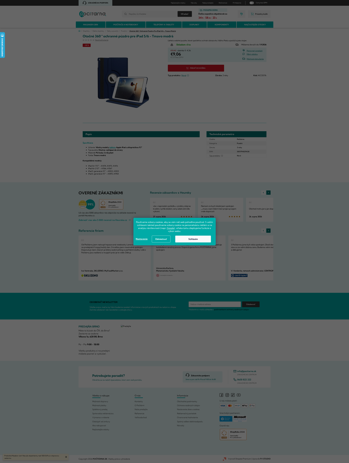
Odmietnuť (161, 239)
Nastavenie (142, 239)
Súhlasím (193, 239)
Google (170, 228)
